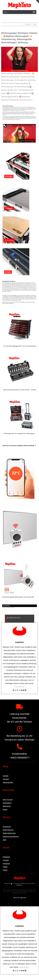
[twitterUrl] (15, 691)
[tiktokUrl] (19, 691)
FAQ (27, 889)
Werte (13, 891)
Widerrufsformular (9, 833)
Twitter (5, 867)
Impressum (7, 827)
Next (34, 24)
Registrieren (7, 803)
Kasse (5, 809)
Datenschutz (16, 893)
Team (8, 891)
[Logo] (19, 877)
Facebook (6, 863)
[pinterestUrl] (21, 691)
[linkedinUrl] (25, 691)
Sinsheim (19, 885)
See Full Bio (18, 687)
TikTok (5, 870)
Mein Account (8, 800)
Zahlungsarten (8, 782)
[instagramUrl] (17, 691)
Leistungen (21, 889)
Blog (17, 891)
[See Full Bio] (24, 686)
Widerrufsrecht (8, 830)
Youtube (6, 860)
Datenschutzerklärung (11, 836)
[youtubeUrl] (23, 691)
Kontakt (5, 776)
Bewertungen (23, 891)
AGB (4, 840)
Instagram (6, 857)
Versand (6, 779)
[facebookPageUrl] (13, 691)
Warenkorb (7, 806)
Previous (28, 24)
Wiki (30, 889)
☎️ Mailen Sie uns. (14, 618)
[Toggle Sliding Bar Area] (37, 1)
